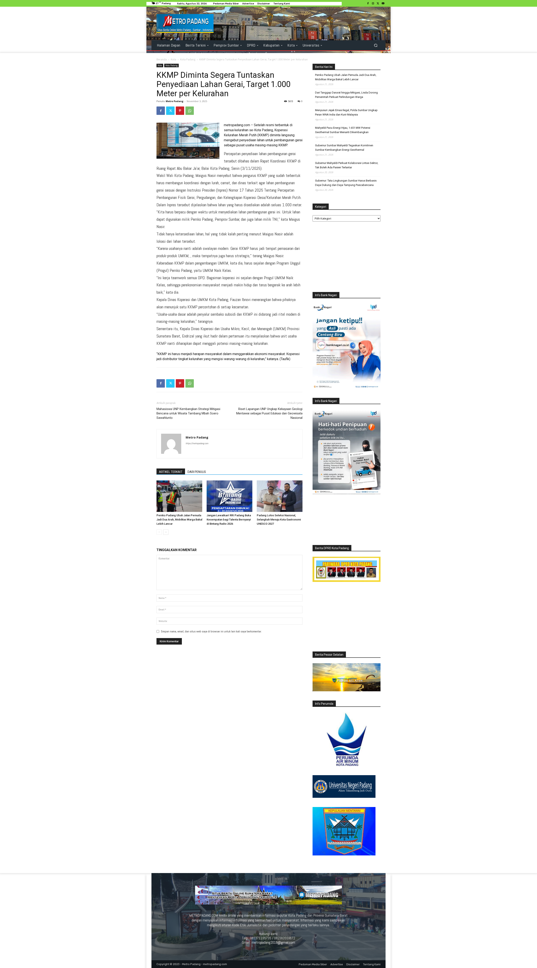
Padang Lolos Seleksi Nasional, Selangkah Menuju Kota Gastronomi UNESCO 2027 (279, 519)
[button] (376, 45)
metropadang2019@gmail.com (273, 942)
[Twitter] (378, 3)
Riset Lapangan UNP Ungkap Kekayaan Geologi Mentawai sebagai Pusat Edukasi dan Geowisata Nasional (269, 413)
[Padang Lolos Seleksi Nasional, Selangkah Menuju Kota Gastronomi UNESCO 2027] (279, 496)
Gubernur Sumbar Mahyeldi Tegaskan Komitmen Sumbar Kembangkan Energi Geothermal (344, 147)
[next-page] (165, 532)
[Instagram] (372, 3)
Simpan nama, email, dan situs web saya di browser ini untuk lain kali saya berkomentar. (211, 631)
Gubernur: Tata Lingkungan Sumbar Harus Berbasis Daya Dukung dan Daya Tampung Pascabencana (346, 183)
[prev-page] (159, 532)
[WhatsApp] (189, 110)
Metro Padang (174, 101)
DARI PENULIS (197, 472)
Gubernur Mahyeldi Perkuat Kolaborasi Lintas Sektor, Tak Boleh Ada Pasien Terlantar (346, 165)
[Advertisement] (347, 258)
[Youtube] (383, 3)
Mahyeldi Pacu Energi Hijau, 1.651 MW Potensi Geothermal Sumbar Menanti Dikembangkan (342, 130)
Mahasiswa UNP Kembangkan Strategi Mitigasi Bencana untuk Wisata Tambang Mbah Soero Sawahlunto (188, 413)
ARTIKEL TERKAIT (170, 472)
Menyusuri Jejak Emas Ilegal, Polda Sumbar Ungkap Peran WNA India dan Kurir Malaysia (346, 112)
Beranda (161, 59)
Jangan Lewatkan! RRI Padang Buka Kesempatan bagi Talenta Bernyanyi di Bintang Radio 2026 (229, 519)
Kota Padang (187, 59)
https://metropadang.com (197, 443)
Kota (173, 59)
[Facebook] (367, 3)
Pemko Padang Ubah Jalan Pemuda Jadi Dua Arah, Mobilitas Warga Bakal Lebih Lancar (179, 519)
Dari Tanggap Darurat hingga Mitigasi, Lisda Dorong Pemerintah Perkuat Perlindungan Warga (346, 95)
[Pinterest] (180, 110)
